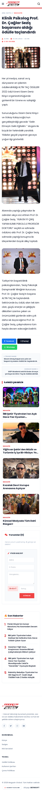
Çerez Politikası (8, 770)
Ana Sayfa (7, 13)
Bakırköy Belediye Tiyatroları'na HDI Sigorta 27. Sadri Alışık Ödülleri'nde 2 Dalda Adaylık (23, 675)
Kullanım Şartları (9, 766)
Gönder (27, 596)
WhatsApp (11, 347)
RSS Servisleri (7, 749)
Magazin (18, 13)
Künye (4, 740)
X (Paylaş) (25, 341)
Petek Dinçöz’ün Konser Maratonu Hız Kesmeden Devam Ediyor (22, 626)
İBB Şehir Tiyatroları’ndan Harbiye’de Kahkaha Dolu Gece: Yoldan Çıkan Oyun (23, 638)
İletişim (5, 744)
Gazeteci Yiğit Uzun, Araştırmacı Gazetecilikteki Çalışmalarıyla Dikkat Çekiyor (21, 649)
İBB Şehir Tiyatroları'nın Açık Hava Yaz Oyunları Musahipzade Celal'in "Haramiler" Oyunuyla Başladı (22, 662)
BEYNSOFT (34, 787)
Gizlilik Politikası (8, 762)
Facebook (10, 341)
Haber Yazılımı (13, 788)
